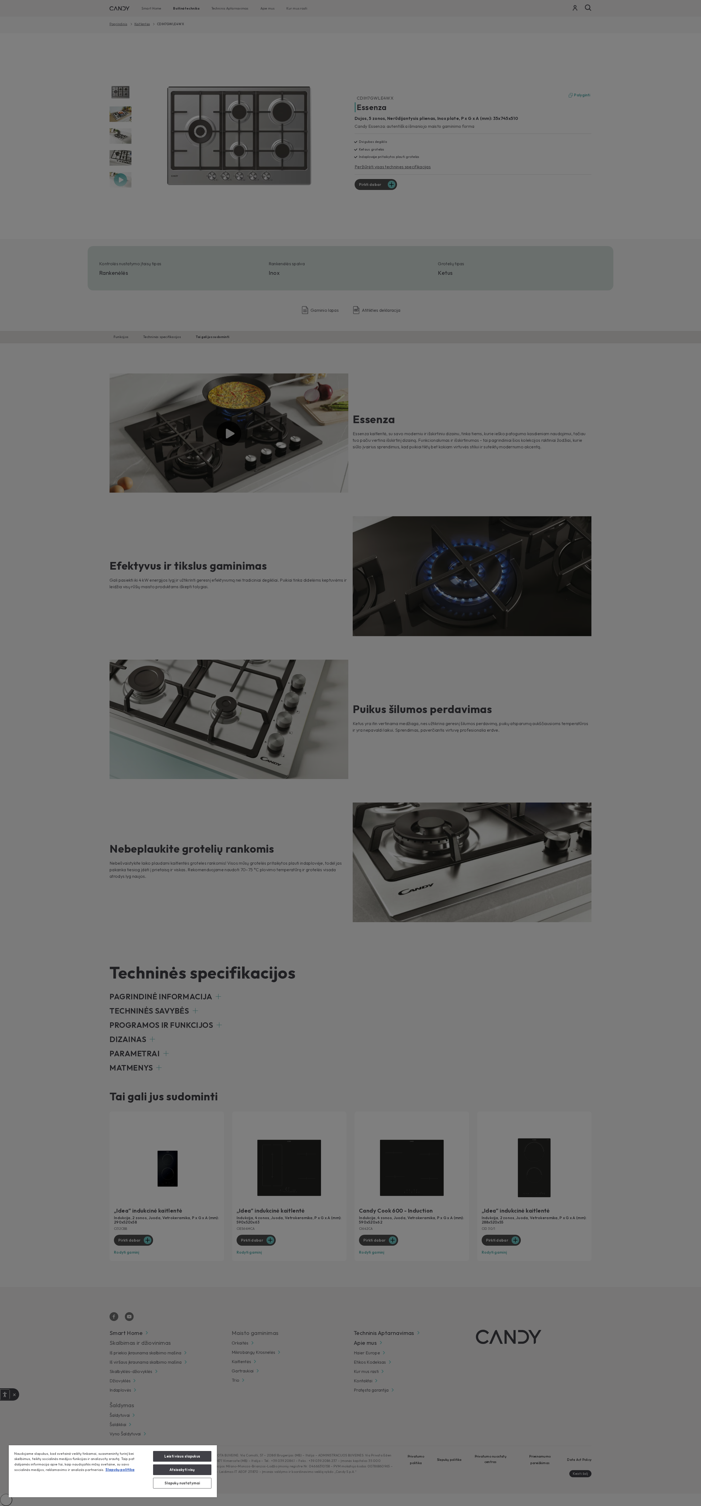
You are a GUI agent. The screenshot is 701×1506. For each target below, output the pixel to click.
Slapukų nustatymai (182, 1483)
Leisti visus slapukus (182, 1456)
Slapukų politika (119, 1469)
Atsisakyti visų (182, 1469)
